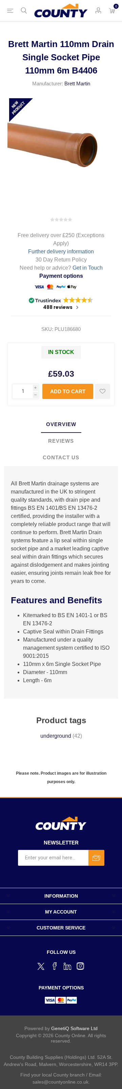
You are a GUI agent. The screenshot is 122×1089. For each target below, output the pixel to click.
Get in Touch (88, 268)
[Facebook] (54, 966)
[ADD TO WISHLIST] (102, 391)
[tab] (61, 424)
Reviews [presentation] (61, 441)
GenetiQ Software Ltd (74, 1028)
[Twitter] (41, 965)
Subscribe (96, 858)
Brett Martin (77, 83)
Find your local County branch (52, 1074)
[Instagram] (80, 966)
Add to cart (67, 391)
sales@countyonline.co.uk (60, 1082)
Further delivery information (61, 251)
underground (55, 736)
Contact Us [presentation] (61, 457)
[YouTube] (67, 966)
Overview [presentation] (61, 424)
